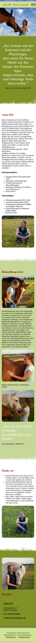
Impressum (11, 637)
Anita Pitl (15, 4)
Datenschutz (24, 637)
